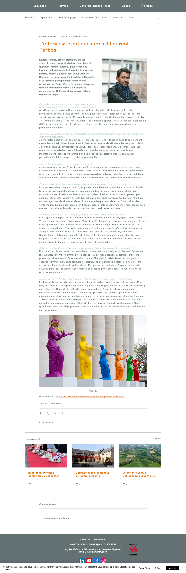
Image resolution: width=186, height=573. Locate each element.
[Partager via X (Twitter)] (47, 413)
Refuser (158, 568)
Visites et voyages (67, 17)
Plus (130, 17)
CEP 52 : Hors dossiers (50, 403)
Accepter (172, 568)
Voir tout (157, 438)
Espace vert (46, 17)
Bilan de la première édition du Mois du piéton (43, 474)
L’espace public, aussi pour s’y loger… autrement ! (92, 474)
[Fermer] (182, 568)
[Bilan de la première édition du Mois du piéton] (46, 455)
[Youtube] (89, 561)
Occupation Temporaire (94, 17)
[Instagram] (103, 561)
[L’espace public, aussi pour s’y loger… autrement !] (93, 455)
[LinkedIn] (82, 561)
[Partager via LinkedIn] (54, 413)
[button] (63, 6)
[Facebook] (96, 561)
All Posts (29, 17)
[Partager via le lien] (62, 413)
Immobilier (117, 17)
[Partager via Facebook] (40, 413)
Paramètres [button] (144, 568)
